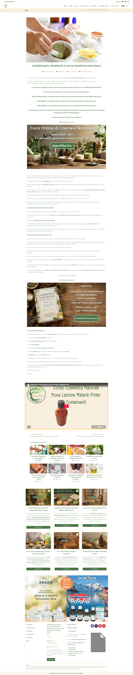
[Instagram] (96, 626)
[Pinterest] (104, 626)
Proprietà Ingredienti (86, 71)
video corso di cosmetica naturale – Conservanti (50, 81)
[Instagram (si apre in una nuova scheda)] (119, 1)
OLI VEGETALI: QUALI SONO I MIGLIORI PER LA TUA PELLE (94, 476)
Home (84, 9)
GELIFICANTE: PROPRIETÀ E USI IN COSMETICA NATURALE (38, 458)
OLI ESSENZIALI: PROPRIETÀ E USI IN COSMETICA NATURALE (75, 477)
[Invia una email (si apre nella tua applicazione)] (125, 1)
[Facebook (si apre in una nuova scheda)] (117, 1)
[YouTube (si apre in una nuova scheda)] (122, 1)
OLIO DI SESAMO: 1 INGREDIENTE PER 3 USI (75, 457)
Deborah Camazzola (49, 71)
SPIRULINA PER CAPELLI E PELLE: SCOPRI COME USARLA (39, 477)
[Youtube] (100, 626)
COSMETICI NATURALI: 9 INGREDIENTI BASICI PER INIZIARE (57, 458)
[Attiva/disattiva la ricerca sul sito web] (127, 5)
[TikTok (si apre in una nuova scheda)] (128, 1)
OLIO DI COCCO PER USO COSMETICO (57, 476)
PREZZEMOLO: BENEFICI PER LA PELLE (94, 457)
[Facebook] (92, 626)
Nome (48, 634)
